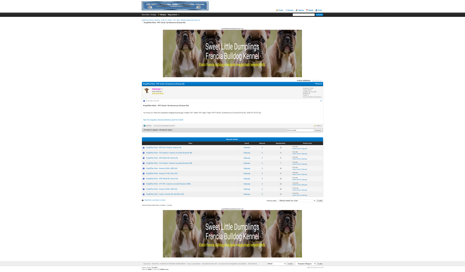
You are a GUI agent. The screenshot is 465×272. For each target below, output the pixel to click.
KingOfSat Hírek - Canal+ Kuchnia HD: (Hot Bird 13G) (165, 194)
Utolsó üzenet (296, 148)
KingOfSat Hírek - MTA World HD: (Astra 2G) (162, 158)
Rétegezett (318, 83)
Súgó (320, 10)
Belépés (163, 15)
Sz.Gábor (155, 267)
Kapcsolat (146, 264)
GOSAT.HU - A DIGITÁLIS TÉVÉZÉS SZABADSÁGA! (169, 264)
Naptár (310, 10)
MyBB (149, 269)
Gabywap (247, 147)
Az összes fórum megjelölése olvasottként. (233, 264)
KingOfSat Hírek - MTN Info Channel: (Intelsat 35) (163, 147)
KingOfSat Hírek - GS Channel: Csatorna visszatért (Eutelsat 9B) (169, 153)
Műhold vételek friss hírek (189, 20)
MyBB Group (164, 269)
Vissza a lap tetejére (193, 264)
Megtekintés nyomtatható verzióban (155, 200)
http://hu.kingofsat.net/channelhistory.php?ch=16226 (163, 120)
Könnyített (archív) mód (209, 264)
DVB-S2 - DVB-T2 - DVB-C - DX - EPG (167, 20)
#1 (321, 101)
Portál (280, 10)
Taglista (301, 10)
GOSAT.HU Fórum (148, 20)
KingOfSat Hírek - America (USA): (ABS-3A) (161, 168)
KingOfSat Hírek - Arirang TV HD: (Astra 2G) (162, 173)
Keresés (290, 10)
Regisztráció (172, 15)
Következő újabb (165, 130)
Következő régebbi (151, 130)
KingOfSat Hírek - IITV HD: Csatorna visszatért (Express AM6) (168, 184)
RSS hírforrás (252, 264)
